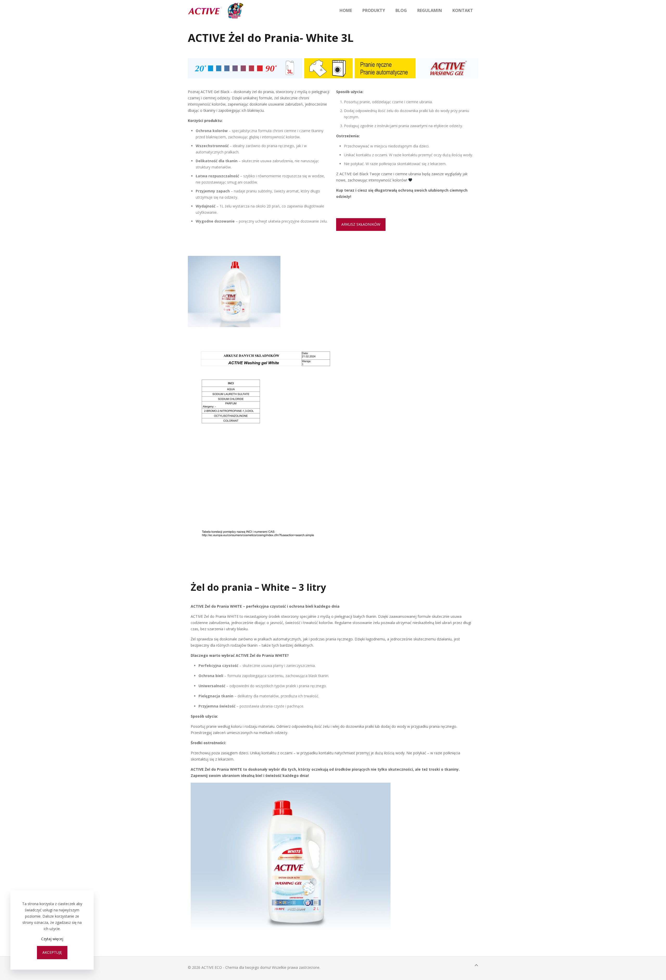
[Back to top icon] (476, 965)
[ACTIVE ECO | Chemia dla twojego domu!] (216, 10)
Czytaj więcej (52, 938)
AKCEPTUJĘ (52, 952)
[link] (234, 291)
